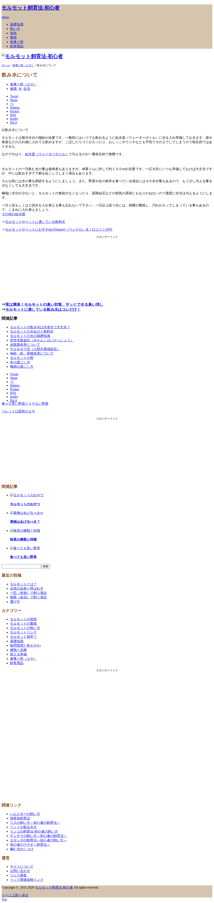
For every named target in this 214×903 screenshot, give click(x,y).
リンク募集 (18, 875)
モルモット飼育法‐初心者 (31, 7)
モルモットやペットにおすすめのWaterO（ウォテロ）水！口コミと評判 (58, 229)
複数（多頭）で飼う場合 (28, 597)
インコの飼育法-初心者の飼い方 (34, 831)
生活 (26, 88)
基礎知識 (16, 24)
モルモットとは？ (23, 584)
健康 (13, 88)
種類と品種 (18, 650)
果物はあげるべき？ (25, 521)
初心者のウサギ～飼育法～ (30, 844)
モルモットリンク (23, 632)
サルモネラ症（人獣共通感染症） (35, 349)
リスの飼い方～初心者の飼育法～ (35, 822)
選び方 (15, 601)
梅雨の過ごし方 (21, 366)
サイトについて (21, 866)
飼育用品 (16, 46)
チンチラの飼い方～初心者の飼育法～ (38, 836)
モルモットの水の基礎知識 (30, 336)
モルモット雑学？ (23, 636)
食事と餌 (16, 42)
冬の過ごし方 (20, 362)
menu (5, 17)
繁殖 (13, 37)
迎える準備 (18, 654)
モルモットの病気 (23, 619)
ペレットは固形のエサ (18, 411)
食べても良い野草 (23, 557)
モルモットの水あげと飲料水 (32, 331)
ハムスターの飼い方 (25, 814)
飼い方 (15, 29)
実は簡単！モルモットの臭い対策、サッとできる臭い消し (54, 304)
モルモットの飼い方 (25, 628)
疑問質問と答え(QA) (25, 645)
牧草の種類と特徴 (23, 539)
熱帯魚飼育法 (20, 818)
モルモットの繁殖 (23, 623)
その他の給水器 (13, 214)
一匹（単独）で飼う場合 (28, 593)
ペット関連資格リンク (26, 879)
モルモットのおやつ (25, 504)
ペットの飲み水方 (23, 827)
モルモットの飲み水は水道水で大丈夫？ (40, 327)
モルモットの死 (21, 358)
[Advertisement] (107, 268)
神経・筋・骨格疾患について (32, 353)
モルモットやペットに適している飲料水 (35, 222)
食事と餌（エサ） (23, 84)
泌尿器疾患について (25, 344)
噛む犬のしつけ (21, 849)
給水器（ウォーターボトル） (47, 154)
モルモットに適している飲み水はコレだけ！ (43, 309)
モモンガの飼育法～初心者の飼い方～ (38, 840)
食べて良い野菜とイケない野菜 (25, 403)
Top (4, 899)
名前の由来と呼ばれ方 (26, 588)
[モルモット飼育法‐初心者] (32, 56)
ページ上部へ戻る (15, 895)
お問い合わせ (20, 871)
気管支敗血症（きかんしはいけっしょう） (42, 340)
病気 (13, 33)
